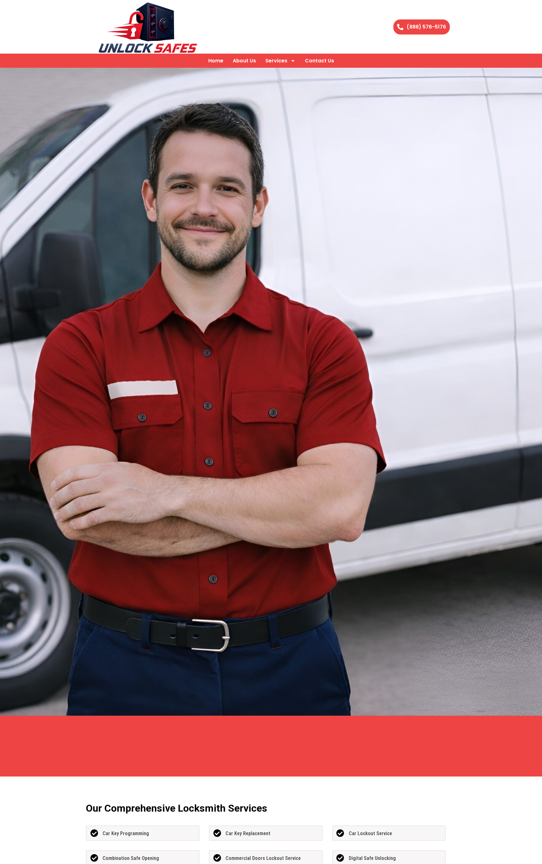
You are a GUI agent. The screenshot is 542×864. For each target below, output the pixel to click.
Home (215, 60)
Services (276, 60)
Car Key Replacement (248, 833)
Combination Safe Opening (131, 858)
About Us (244, 60)
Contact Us (319, 60)
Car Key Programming (126, 833)
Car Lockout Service (370, 833)
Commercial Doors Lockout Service (263, 858)
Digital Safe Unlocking (372, 858)
